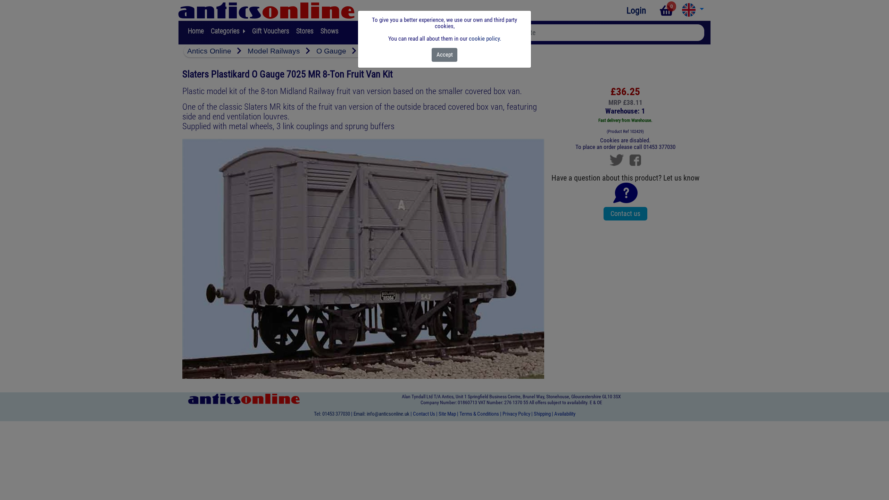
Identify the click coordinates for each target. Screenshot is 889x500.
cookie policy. (485, 38)
